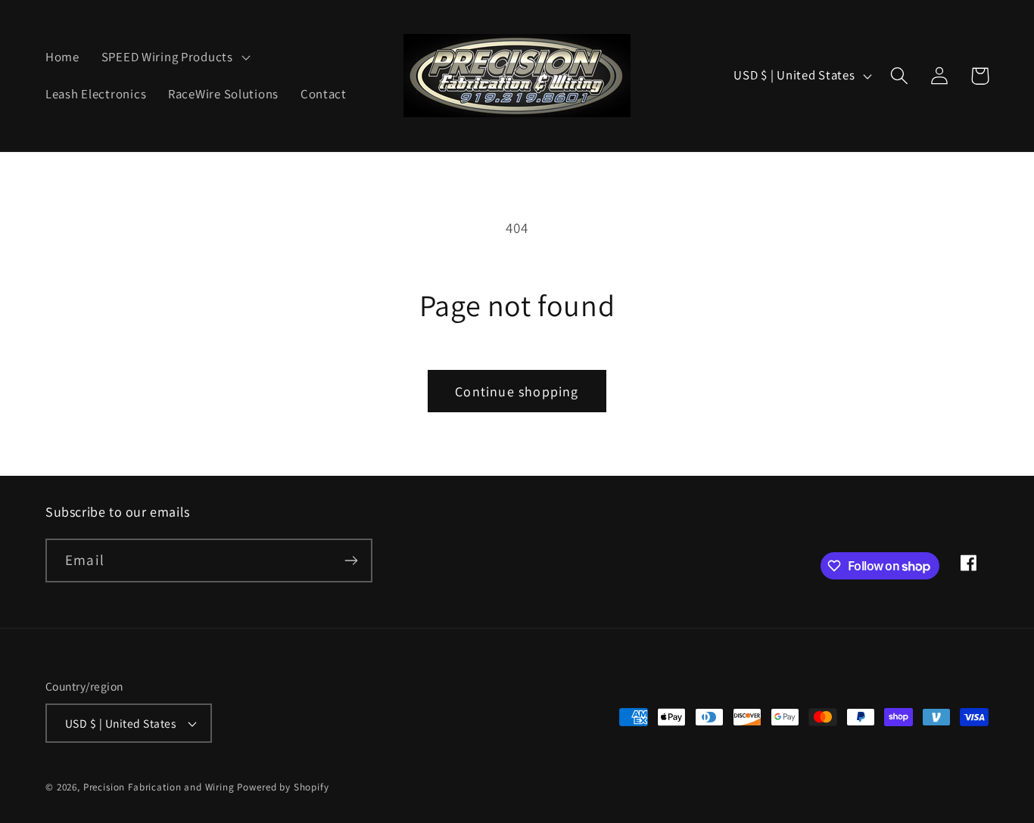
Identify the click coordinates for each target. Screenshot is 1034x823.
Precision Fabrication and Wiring (159, 787)
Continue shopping (516, 391)
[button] (173, 57)
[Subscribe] (351, 560)
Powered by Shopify (283, 787)
